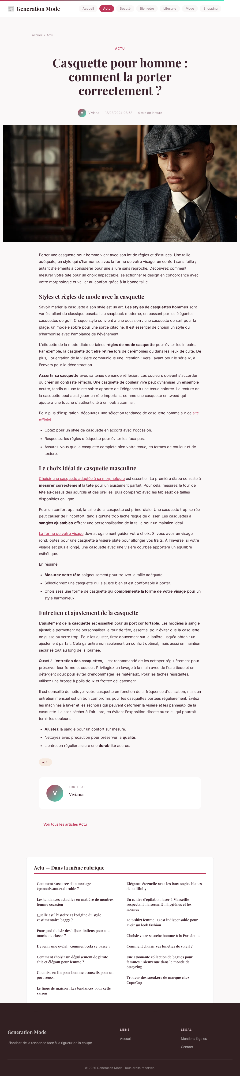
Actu (106, 9)
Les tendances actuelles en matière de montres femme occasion (75, 902)
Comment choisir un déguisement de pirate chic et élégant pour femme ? (72, 959)
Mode (190, 9)
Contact (187, 1047)
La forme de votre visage (61, 533)
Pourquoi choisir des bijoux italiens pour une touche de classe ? (73, 933)
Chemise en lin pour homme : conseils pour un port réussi (75, 975)
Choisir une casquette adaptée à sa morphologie (82, 478)
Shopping (210, 9)
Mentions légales (194, 1039)
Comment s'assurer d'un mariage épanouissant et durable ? (64, 886)
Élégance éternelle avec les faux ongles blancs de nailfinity (164, 886)
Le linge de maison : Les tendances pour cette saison (74, 990)
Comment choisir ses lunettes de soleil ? (159, 946)
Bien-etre (147, 9)
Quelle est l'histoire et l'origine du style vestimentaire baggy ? (69, 917)
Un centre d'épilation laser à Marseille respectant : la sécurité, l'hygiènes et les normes (159, 904)
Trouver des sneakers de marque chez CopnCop (158, 980)
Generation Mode (34, 8)
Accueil (88, 9)
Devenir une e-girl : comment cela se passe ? (73, 946)
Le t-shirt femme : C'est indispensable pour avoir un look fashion (162, 922)
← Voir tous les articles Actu (63, 824)
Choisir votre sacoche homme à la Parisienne (163, 935)
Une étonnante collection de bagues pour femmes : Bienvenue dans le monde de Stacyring (160, 962)
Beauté (125, 9)
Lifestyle (169, 9)
